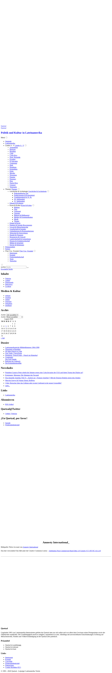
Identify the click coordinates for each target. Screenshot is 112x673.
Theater (16, 221)
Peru (11, 181)
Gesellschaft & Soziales (18, 229)
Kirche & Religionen (17, 245)
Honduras (13, 167)
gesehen (8, 298)
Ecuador (12, 159)
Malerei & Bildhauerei (21, 215)
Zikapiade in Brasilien (12, 349)
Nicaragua (13, 175)
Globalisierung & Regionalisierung (22, 231)
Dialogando (9, 282)
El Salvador (14, 161)
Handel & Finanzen (16, 235)
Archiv (3, 315)
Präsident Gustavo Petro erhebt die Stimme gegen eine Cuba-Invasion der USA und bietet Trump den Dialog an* (44, 372)
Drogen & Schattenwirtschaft (20, 241)
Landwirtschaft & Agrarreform (20, 239)
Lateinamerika (10, 395)
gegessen (8, 301)
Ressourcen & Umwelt (17, 237)
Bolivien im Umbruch (12, 361)
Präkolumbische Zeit (21, 193)
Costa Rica (13, 155)
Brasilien (13, 151)
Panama (12, 177)
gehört (7, 300)
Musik (16, 219)
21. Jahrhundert (19, 201)
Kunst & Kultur (15, 205)
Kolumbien (13, 169)
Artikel (7, 280)
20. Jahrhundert (19, 199)
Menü (3, 138)
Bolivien (13, 149)
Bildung (17, 207)
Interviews (8, 284)
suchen (3, 267)
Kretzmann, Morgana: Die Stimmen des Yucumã (22, 375)
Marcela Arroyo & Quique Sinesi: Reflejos (20, 380)
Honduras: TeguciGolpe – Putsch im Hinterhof (21, 355)
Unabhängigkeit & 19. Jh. (23, 197)
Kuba (11, 171)
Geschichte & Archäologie (19, 191)
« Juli (3, 338)
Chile (11, 153)
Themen (8, 189)
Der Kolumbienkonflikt (13, 363)
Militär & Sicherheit (16, 243)
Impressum (13, 253)
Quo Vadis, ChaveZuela (13, 353)
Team (11, 259)
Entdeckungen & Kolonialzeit (24, 195)
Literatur (17, 213)
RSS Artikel (9, 404)
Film (15, 209)
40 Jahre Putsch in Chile (13, 351)
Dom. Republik (15, 157)
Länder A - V (9, 145)
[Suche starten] (28, 267)
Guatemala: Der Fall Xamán (10, 358)
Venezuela (13, 187)
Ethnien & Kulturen (16, 203)
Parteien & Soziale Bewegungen (21, 225)
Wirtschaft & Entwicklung (19, 233)
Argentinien (14, 147)
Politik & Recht (15, 223)
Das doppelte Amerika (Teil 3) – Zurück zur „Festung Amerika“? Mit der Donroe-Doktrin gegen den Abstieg (42, 378)
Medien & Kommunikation (23, 217)
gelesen (7, 296)
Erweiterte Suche (7, 269)
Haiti (11, 165)
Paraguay (13, 179)
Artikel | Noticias (11, 414)
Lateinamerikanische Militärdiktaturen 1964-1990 (22, 347)
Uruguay (13, 185)
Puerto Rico (14, 183)
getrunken (8, 303)
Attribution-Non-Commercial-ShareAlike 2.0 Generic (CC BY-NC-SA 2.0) (75, 551)
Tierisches (13, 261)
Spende (7, 423)
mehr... (7, 386)
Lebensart (17, 211)
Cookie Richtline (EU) (13, 667)
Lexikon (8, 286)
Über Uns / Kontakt (12, 251)
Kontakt (12, 255)
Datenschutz (9, 665)
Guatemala (13, 163)
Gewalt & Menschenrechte (19, 227)
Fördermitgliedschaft (17, 257)
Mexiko (12, 173)
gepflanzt (8, 305)
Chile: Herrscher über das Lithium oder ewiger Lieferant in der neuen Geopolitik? (33, 383)
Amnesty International (30, 547)
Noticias (8, 278)
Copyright (8, 661)
